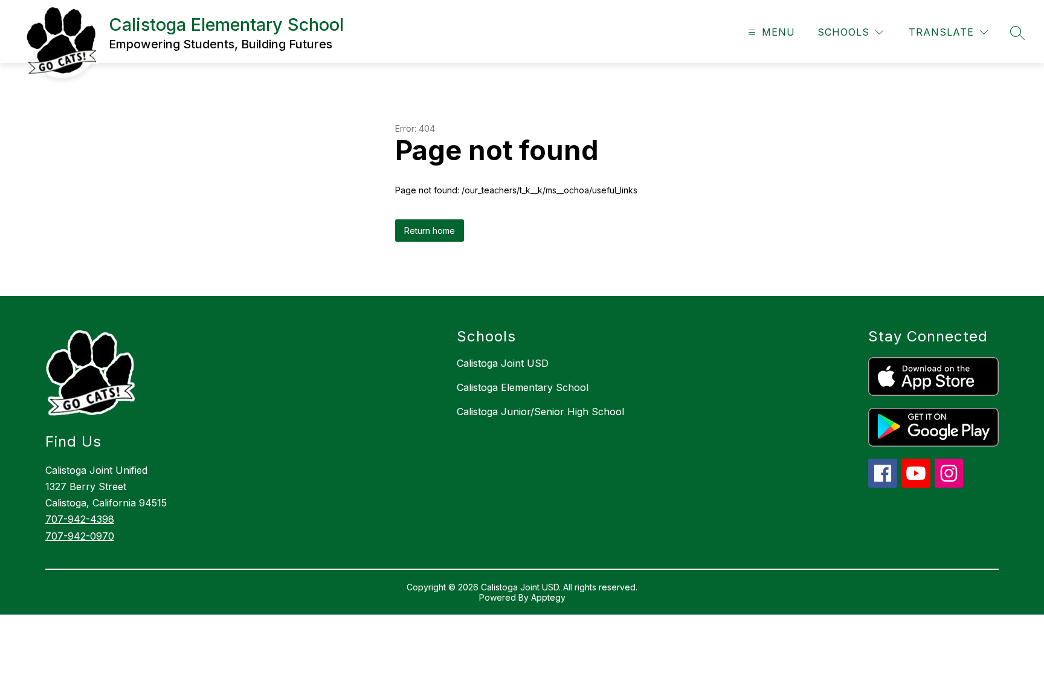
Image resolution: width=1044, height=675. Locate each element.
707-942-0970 (79, 536)
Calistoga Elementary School (522, 387)
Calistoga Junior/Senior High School (540, 411)
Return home (429, 230)
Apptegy (548, 597)
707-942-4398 (79, 519)
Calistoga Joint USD (503, 363)
